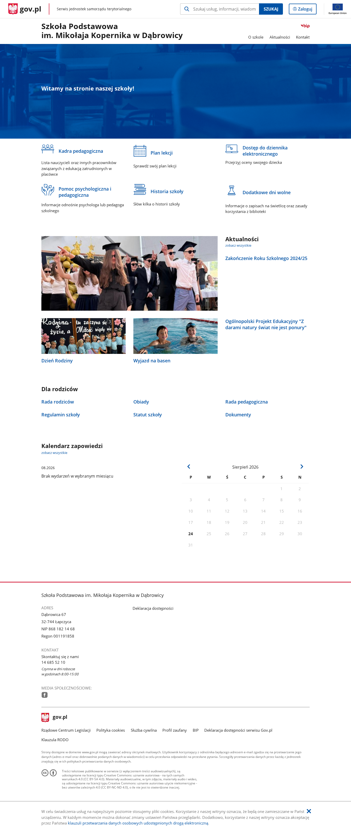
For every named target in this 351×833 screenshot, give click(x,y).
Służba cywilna (144, 730)
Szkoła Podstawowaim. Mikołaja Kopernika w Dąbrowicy (112, 31)
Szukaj (271, 9)
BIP (196, 730)
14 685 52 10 (53, 662)
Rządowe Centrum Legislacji (66, 730)
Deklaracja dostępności (153, 608)
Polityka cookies (110, 730)
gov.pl (59, 717)
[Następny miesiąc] (301, 466)
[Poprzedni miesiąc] (188, 466)
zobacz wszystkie (238, 245)
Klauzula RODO (55, 739)
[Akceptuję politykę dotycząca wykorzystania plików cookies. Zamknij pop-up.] (308, 811)
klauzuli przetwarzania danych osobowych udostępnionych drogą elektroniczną (138, 823)
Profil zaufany (174, 730)
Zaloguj (307, 10)
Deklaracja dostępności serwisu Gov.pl (238, 730)
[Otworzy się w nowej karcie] (44, 695)
